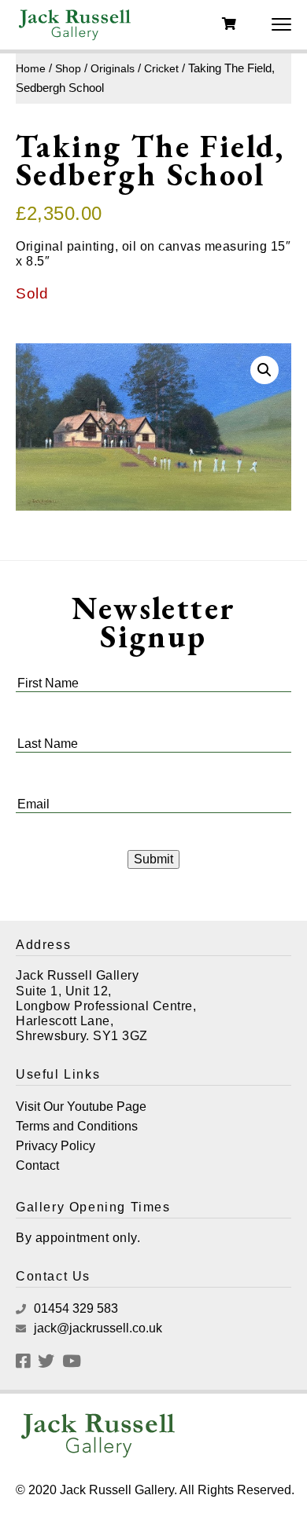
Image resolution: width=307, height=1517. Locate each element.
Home (31, 68)
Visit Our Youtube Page (81, 1106)
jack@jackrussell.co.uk (96, 1328)
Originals (113, 68)
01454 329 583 (74, 1308)
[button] (264, 370)
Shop (68, 68)
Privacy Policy (55, 1145)
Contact (37, 1165)
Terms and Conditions (77, 1126)
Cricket (161, 68)
